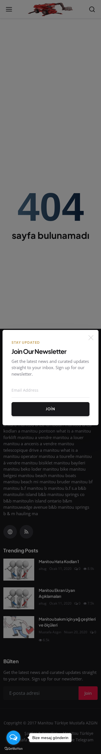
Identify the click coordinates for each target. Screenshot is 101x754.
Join (50, 409)
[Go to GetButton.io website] (13, 748)
